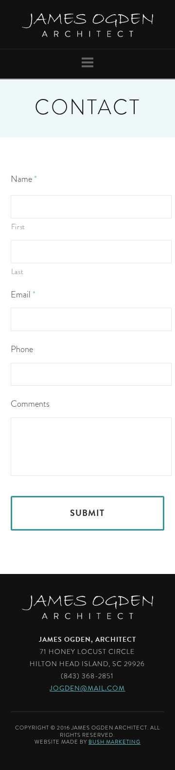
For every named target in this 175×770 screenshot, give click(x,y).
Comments (30, 404)
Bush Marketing (114, 742)
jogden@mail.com (87, 688)
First (18, 226)
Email (23, 294)
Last (17, 271)
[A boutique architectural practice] (88, 24)
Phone (22, 349)
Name (24, 179)
